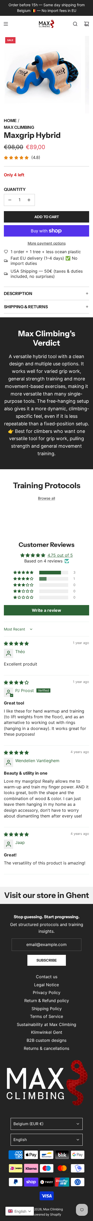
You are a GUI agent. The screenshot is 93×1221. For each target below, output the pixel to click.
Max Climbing (19, 127)
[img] (16, 643)
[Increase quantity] (29, 200)
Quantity (15, 189)
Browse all (46, 498)
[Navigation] (5, 24)
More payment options (47, 243)
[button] (23, 572)
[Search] (75, 24)
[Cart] (86, 24)
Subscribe (46, 960)
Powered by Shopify (46, 1214)
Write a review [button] (46, 610)
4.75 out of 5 (60, 555)
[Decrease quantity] (10, 200)
